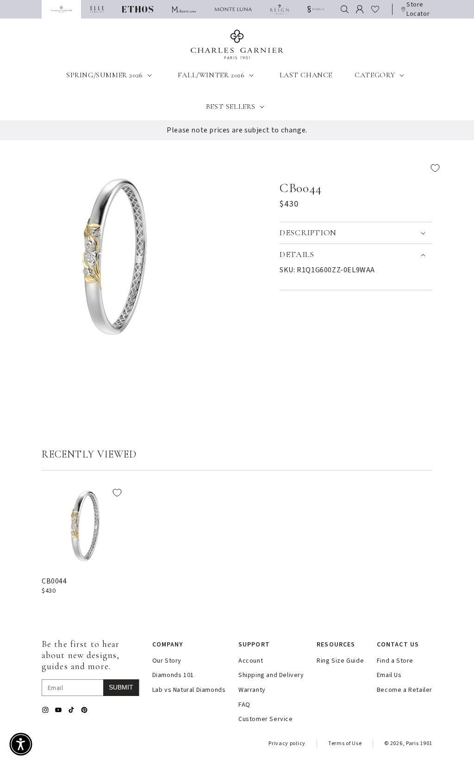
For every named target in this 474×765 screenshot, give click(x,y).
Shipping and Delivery (271, 675)
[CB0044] (85, 525)
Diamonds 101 (173, 675)
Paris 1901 (419, 743)
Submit (121, 687)
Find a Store (395, 661)
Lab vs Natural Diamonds (189, 690)
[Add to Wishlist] (363, 168)
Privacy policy (287, 743)
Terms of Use (345, 743)
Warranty (252, 690)
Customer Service (265, 719)
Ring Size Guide (340, 661)
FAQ (244, 705)
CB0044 (54, 581)
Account (250, 661)
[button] (345, 9)
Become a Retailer (404, 690)
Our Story (166, 661)
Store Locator (418, 9)
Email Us (389, 675)
